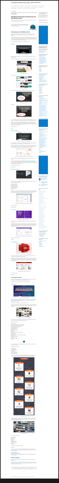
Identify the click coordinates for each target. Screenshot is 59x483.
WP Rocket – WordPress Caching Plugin (43, 80)
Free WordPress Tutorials (41, 197)
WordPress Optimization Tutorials (42, 61)
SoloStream (40, 90)
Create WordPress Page (41, 194)
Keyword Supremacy (15, 169)
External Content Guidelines (42, 234)
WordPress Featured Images (42, 216)
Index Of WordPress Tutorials (42, 139)
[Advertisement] (43, 35)
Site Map (40, 152)
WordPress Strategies (13, 8)
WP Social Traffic (15, 130)
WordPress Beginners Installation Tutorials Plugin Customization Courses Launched (44, 182)
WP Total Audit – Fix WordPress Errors (43, 81)
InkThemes (40, 88)
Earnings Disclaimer (41, 243)
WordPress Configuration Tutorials (42, 58)
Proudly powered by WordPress (31, 476)
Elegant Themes (40, 87)
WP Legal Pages (40, 79)
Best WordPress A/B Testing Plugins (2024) (43, 102)
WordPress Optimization (34, 7)
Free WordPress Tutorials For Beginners (43, 138)
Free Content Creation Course (42, 137)
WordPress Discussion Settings (42, 215)
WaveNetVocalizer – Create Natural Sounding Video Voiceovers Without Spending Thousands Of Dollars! (42, 110)
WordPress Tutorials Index (32, 8)
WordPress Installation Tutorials (42, 141)
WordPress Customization (20, 7)
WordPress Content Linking (41, 214)
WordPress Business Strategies (42, 146)
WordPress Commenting (41, 213)
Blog (39, 148)
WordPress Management (27, 7)
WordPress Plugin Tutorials (42, 59)
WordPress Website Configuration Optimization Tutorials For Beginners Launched (44, 185)
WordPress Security (40, 7)
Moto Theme (13, 284)
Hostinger (40, 69)
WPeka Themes (40, 93)
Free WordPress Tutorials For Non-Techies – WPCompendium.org (25, 2)
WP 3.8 (46, 226)
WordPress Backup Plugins (41, 98)
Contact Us (40, 150)
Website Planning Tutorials (42, 56)
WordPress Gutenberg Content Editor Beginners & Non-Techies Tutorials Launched (42, 116)
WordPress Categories (41, 212)
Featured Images (40, 195)
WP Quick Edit (40, 228)
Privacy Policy (40, 245)
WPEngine (40, 70)
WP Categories (44, 227)
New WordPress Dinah (41, 199)
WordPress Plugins (13, 7)
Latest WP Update (41, 198)
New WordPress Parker (41, 200)
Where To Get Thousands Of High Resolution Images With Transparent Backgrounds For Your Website (42, 107)
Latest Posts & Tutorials (25, 8)
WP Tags (43, 228)
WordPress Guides (19, 8)
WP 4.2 (41, 227)
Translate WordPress (41, 211)
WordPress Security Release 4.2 (42, 226)
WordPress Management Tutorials (42, 144)
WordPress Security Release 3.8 (42, 225)
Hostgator (40, 68)
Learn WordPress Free (45, 198)
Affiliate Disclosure (41, 241)
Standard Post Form (41, 210)
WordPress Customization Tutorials (42, 60)
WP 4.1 (39, 227)
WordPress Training (41, 63)
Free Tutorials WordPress (41, 196)
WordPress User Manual (41, 236)
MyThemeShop (40, 89)
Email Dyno (13, 209)
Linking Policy (40, 244)
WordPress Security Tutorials (42, 62)
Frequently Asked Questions (42, 151)
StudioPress (40, 91)
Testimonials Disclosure (41, 246)
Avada (39, 86)
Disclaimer (40, 242)
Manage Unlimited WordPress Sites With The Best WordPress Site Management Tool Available (43, 101)
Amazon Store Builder (41, 77)
